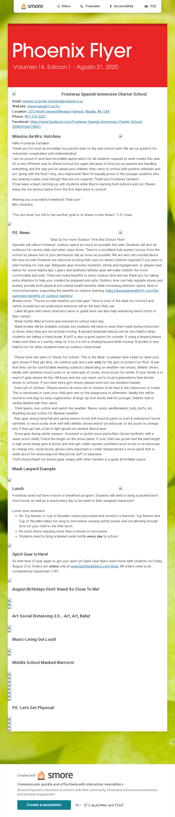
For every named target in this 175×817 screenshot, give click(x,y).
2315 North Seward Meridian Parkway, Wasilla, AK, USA (69, 111)
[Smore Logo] (32, 6)
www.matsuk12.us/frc (43, 106)
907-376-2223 (35, 116)
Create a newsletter (44, 805)
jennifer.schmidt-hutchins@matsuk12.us (53, 101)
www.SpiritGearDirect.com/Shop (94, 566)
